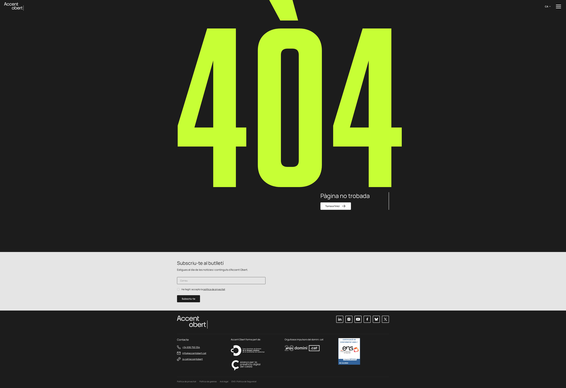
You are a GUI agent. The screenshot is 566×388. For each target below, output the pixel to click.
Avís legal (224, 381)
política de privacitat (214, 289)
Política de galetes (208, 381)
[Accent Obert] (14, 6)
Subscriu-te (188, 298)
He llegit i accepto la (203, 289)
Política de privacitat (186, 381)
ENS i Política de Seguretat (244, 381)
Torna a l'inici (332, 206)
